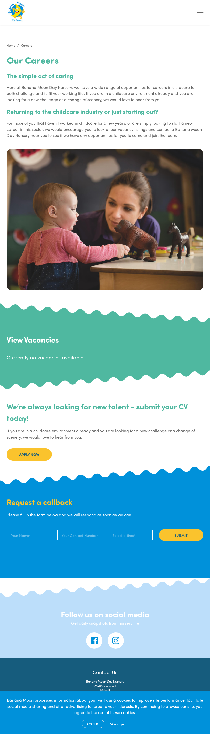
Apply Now (29, 454)
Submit (181, 535)
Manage (117, 723)
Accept (93, 723)
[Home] (17, 12)
